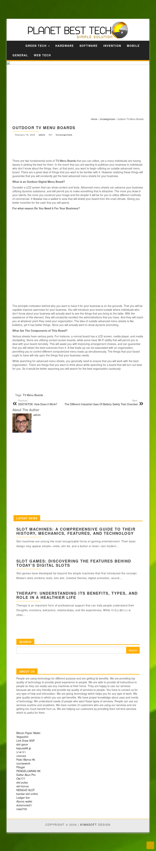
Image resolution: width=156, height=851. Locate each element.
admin (42, 134)
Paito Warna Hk (25, 759)
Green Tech (36, 46)
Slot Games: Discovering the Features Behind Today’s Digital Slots (73, 563)
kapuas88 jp (23, 748)
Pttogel (20, 767)
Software (89, 46)
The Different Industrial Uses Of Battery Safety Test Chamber (101, 402)
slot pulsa (22, 782)
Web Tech (42, 55)
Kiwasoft (88, 824)
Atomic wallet (24, 801)
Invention (112, 46)
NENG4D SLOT (25, 790)
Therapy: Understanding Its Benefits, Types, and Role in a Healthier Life (77, 595)
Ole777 (20, 778)
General (20, 55)
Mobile (133, 46)
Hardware (64, 46)
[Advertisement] (66, 9)
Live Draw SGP (25, 740)
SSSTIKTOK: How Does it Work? (37, 402)
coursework (23, 763)
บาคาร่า (21, 752)
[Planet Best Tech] (17, 45)
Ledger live (23, 797)
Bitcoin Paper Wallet (28, 733)
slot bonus (22, 786)
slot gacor (22, 744)
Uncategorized (64, 134)
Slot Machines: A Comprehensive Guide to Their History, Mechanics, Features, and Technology (75, 531)
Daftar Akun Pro (26, 775)
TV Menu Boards (66, 161)
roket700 (21, 809)
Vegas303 (22, 737)
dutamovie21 (24, 805)
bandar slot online (27, 794)
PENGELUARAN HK (28, 771)
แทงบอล (21, 756)
